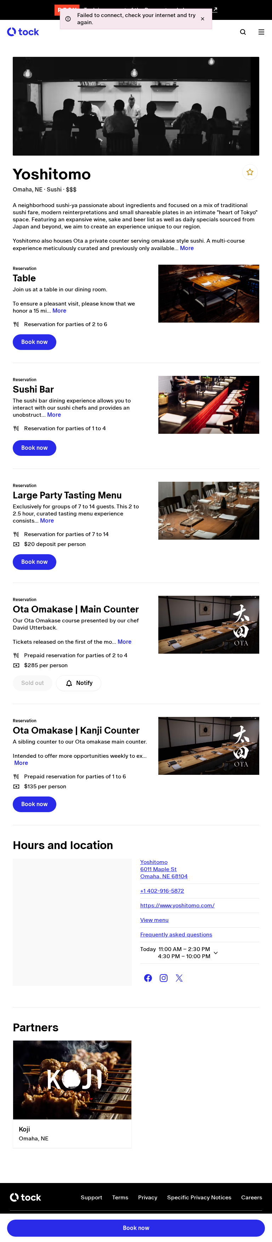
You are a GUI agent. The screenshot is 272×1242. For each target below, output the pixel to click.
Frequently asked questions (176, 934)
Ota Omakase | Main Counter (76, 609)
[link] (208, 294)
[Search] (243, 32)
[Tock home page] (23, 31)
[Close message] (203, 19)
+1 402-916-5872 (162, 890)
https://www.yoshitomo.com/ (177, 905)
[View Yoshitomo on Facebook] (148, 978)
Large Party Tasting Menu (67, 495)
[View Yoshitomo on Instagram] (163, 978)
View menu (154, 920)
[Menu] (261, 32)
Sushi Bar (33, 389)
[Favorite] (250, 172)
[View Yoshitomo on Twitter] (179, 978)
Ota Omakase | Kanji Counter (76, 730)
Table (24, 278)
